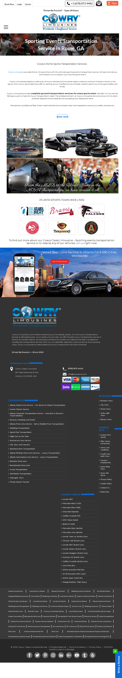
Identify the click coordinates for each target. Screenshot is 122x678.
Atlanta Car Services (58, 591)
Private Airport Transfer (19, 482)
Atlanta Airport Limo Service (17, 601)
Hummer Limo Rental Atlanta (54, 611)
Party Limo (11, 631)
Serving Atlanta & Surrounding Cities (97, 636)
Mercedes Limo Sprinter (73, 532)
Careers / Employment (106, 461)
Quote (28, 4)
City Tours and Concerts (20, 444)
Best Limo (55, 631)
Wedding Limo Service (39, 606)
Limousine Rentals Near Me (33, 631)
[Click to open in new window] (99, 3)
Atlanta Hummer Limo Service (101, 621)
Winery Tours (106, 419)
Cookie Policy (106, 483)
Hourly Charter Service (19, 409)
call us (80, 243)
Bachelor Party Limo (18, 461)
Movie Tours (106, 409)
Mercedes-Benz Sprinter (73, 528)
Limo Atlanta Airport (76, 611)
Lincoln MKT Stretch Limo (73, 545)
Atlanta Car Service (90, 616)
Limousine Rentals (49, 616)
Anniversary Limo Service (20, 440)
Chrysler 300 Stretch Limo (73, 540)
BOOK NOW (62, 117)
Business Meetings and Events (22, 420)
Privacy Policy (106, 479)
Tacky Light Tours (105, 414)
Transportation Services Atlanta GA (44, 636)
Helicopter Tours (17, 478)
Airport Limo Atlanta (15, 616)
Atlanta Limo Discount (104, 626)
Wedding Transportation (20, 428)
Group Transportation (18, 469)
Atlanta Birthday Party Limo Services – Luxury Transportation (35, 453)
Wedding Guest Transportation (18, 606)
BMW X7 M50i (69, 524)
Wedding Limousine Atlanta (81, 591)
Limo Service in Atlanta (37, 591)
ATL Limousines (71, 626)
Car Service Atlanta (59, 601)
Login (19, 4)
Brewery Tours (107, 401)
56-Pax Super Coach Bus (73, 578)
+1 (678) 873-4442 (82, 3)
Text (114, 3)
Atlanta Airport (106, 606)
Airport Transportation (106, 616)
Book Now (9, 4)
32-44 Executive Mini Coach (74, 574)
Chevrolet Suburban (71, 511)
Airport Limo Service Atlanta (86, 596)
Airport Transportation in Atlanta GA (70, 636)
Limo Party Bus (69, 565)
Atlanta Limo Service (105, 596)
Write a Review (117, 663)
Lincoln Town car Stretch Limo (75, 536)
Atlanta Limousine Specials (44, 621)
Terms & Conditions (77, 647)
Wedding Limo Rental (49, 596)
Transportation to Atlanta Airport (19, 636)
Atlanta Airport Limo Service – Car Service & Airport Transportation (37, 405)
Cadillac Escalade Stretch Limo (75, 561)
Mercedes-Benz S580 (71, 507)
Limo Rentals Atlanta (40, 601)
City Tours (105, 405)
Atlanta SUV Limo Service (16, 626)
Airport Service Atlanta (79, 601)
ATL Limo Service (58, 626)
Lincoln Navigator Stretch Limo (75, 553)
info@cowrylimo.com (77, 374)
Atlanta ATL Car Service (87, 626)
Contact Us (105, 488)
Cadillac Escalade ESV (71, 516)
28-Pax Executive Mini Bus (74, 570)
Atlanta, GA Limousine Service (21, 621)
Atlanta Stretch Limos (15, 611)
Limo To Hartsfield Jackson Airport (99, 611)
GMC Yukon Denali (70, 520)
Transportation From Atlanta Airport (70, 616)
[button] (6, 27)
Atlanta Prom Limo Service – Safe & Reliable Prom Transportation (37, 424)
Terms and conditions (105, 448)
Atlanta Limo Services (15, 591)
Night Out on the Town (19, 436)
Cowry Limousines (16, 72)
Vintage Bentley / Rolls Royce (75, 582)
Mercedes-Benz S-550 (72, 503)
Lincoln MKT (68, 499)
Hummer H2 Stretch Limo (73, 557)
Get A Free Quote (59, 261)
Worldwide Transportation (20, 473)
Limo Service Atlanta (67, 596)
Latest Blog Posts (105, 468)
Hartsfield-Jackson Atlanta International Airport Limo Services (88, 631)
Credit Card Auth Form (105, 455)
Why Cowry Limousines (105, 442)
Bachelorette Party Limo (20, 465)
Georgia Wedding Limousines (18, 596)
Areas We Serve (105, 474)
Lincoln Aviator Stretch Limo (74, 549)
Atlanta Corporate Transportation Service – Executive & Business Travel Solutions (36, 414)
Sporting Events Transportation (22, 449)
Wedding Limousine (91, 606)
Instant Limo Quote (106, 436)
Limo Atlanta (35, 596)
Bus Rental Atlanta (103, 591)
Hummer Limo (77, 606)
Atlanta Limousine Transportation (39, 626)
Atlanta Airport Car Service (102, 601)
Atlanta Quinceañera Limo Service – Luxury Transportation (34, 457)
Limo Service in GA (64, 621)
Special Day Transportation (20, 432)
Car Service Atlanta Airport (60, 606)
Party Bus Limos (33, 611)
